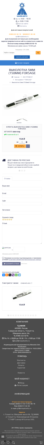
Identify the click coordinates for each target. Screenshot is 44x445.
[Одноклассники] (6, 275)
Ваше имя (6, 186)
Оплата (21, 365)
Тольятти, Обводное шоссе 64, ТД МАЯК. (22, 414)
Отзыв (4, 223)
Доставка (21, 363)
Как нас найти (23, 24)
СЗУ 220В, (26, 49)
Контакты (23, 26)
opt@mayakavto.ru (22, 36)
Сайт (4, 201)
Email (4, 193)
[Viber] (13, 275)
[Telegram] (19, 275)
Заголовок (6, 210)
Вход (22, 383)
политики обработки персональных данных (25, 259)
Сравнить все (25, 283)
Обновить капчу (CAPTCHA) (10, 253)
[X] (10, 275)
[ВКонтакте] (3, 275)
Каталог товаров (23, 63)
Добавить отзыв (12, 264)
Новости (21, 373)
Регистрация (22, 385)
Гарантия (21, 368)
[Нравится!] (28, 146)
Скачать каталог (22, 57)
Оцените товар (7, 217)
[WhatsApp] (16, 275)
